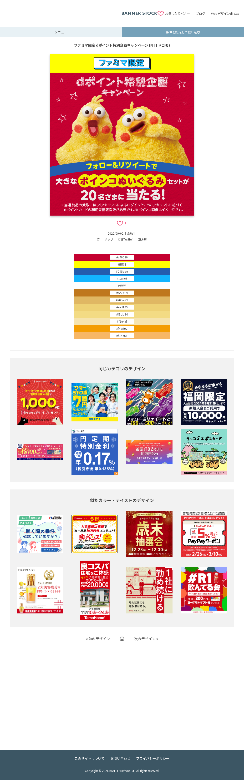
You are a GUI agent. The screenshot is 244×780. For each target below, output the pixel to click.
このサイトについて (90, 758)
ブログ (200, 13)
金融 (130, 233)
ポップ (109, 239)
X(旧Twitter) (125, 239)
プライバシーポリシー (152, 758)
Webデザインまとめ (225, 13)
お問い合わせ (120, 758)
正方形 (142, 239)
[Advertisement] (63, 11)
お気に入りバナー (177, 13)
